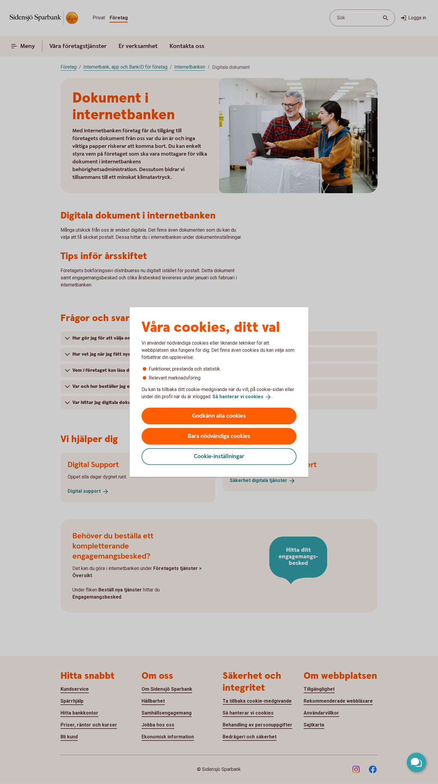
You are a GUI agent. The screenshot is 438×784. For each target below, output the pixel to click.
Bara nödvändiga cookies (219, 436)
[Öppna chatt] (416, 762)
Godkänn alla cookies (219, 415)
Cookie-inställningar (219, 456)
